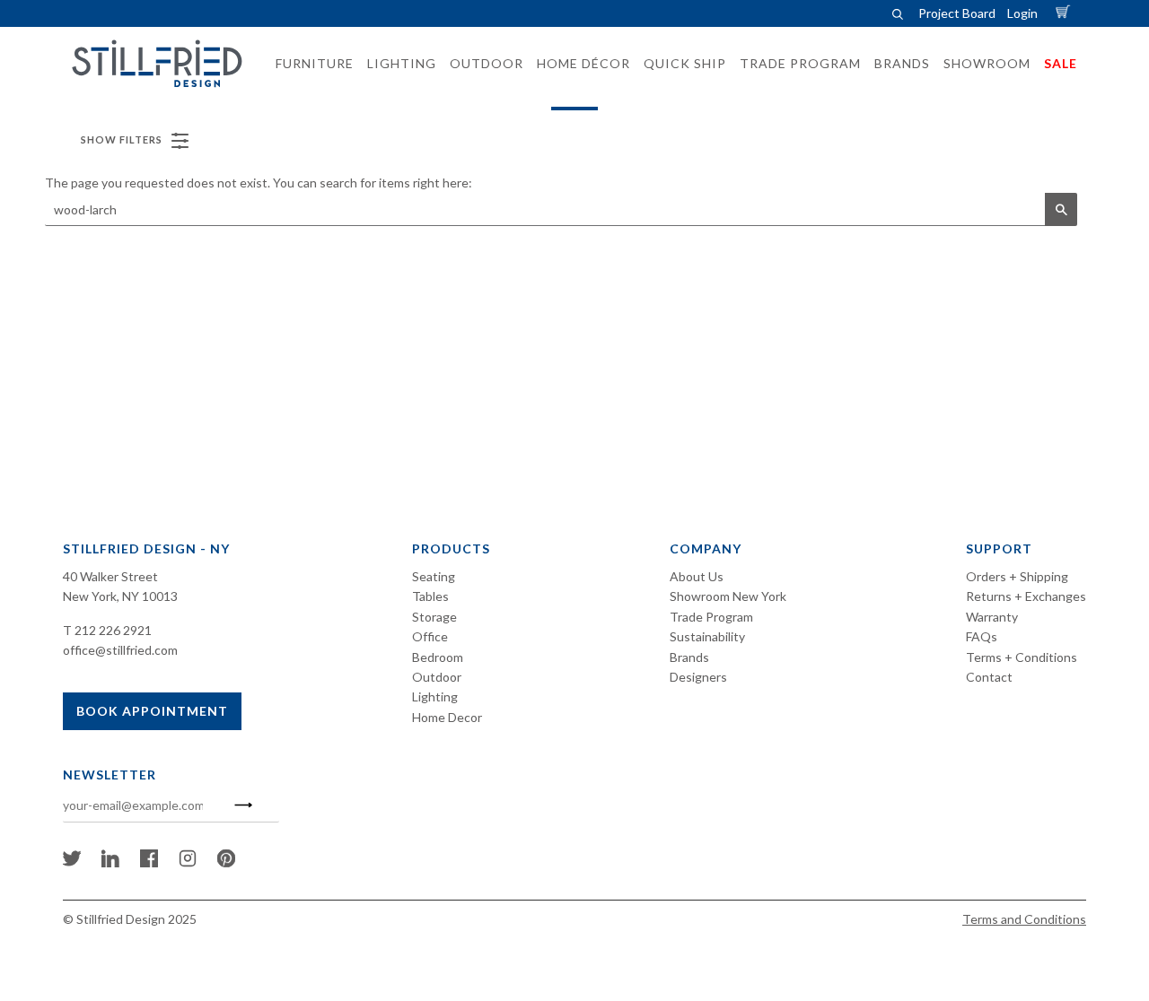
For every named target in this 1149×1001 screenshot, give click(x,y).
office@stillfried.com (120, 649)
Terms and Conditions (1024, 919)
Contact (989, 676)
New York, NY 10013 (120, 596)
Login (1022, 13)
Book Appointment (152, 710)
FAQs (981, 636)
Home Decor (447, 717)
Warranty (992, 616)
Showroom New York (728, 596)
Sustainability (707, 636)
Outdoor (436, 676)
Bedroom (437, 657)
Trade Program (711, 616)
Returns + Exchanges (1026, 596)
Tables (430, 596)
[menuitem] (309, 63)
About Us (697, 576)
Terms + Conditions (1021, 657)
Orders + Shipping (1017, 576)
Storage (434, 616)
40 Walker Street (110, 576)
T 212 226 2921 (107, 630)
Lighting (435, 696)
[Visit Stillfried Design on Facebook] (149, 862)
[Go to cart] (1065, 13)
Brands (689, 657)
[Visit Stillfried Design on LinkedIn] (110, 862)
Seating (433, 576)
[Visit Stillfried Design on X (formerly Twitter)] (72, 862)
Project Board (957, 13)
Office (430, 636)
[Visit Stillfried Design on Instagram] (188, 862)
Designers (698, 676)
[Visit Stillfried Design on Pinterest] (226, 862)
